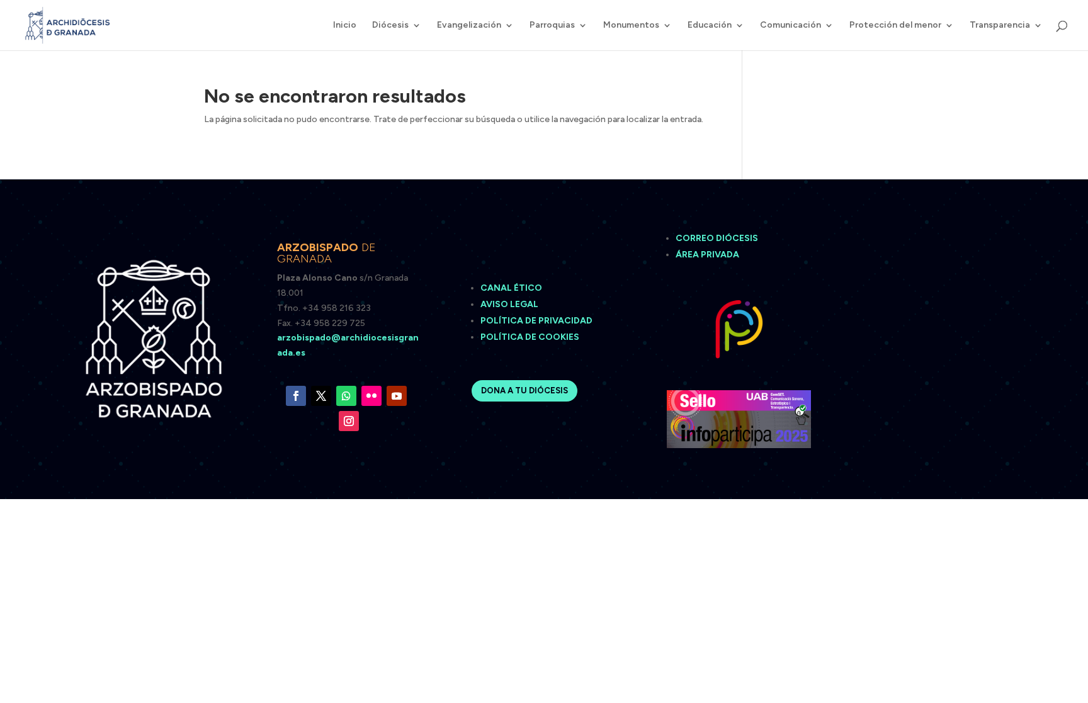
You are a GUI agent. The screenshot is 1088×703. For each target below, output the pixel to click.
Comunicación (790, 25)
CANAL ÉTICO (512, 288)
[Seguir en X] (321, 396)
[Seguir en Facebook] (296, 396)
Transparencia (1000, 25)
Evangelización (469, 25)
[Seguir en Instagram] (349, 421)
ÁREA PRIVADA (707, 254)
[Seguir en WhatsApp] (346, 396)
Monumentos (631, 25)
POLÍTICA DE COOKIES (529, 337)
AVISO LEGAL (510, 304)
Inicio (344, 25)
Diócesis (390, 25)
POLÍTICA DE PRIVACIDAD (536, 320)
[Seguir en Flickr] (371, 396)
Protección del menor (895, 25)
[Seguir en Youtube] (397, 396)
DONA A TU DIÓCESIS (524, 390)
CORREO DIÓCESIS (717, 238)
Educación (710, 25)
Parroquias (552, 25)
